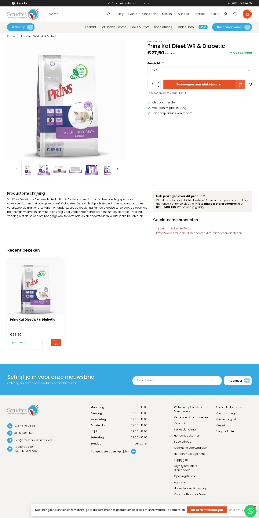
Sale (203, 27)
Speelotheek (163, 27)
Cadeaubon (185, 27)
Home (11, 36)
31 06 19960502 (24, 433)
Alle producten (225, 431)
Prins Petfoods (157, 42)
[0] (247, 13)
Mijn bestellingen (227, 413)
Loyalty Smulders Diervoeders (185, 468)
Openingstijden (184, 476)
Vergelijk (221, 425)
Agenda (90, 27)
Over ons (183, 14)
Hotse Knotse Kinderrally (190, 488)
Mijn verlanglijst (226, 419)
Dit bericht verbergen (207, 510)
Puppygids (181, 460)
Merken (167, 14)
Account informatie (229, 407)
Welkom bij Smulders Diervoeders (188, 409)
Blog (121, 14)
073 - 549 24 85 (242, 3)
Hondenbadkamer (230, 27)
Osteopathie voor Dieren (190, 494)
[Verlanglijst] (235, 14)
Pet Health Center (113, 27)
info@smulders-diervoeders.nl (217, 204)
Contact (199, 14)
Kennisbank (149, 14)
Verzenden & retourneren (191, 417)
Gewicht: (155, 63)
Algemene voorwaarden (190, 448)
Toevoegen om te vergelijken (165, 93)
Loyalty (214, 14)
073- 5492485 (166, 207)
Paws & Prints (139, 27)
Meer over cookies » (241, 510)
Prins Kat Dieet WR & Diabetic (39, 36)
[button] (250, 511)
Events (132, 14)
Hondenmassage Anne (190, 454)
